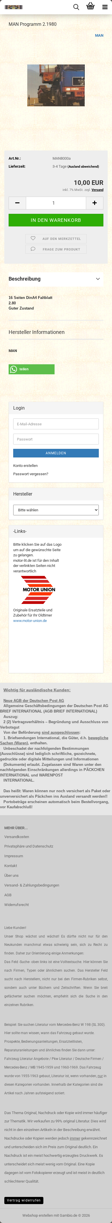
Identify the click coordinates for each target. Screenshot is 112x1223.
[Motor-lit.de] (11, 7)
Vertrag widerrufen (24, 1200)
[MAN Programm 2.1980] (56, 75)
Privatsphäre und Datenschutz (28, 846)
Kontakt (10, 866)
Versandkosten (16, 837)
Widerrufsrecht (16, 905)
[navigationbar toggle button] (105, 7)
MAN (99, 35)
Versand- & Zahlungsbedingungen (31, 885)
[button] (17, 203)
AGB (7, 895)
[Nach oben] (96, 1214)
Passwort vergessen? (30, 474)
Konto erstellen (25, 465)
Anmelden (56, 453)
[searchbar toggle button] (76, 7)
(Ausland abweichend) (83, 167)
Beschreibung (24, 279)
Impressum (13, 856)
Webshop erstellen (37, 1215)
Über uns (11, 875)
